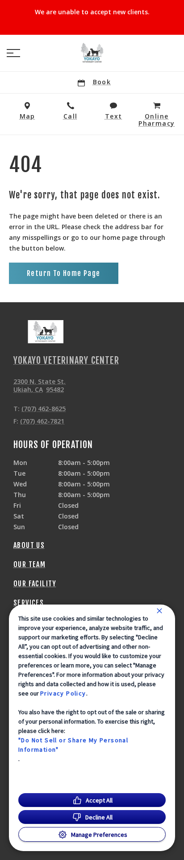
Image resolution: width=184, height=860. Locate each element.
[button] (13, 53)
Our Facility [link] (35, 584)
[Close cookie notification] (159, 611)
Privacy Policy (63, 693)
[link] (92, 53)
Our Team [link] (29, 564)
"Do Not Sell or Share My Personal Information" (73, 744)
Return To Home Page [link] (63, 273)
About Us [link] (29, 545)
